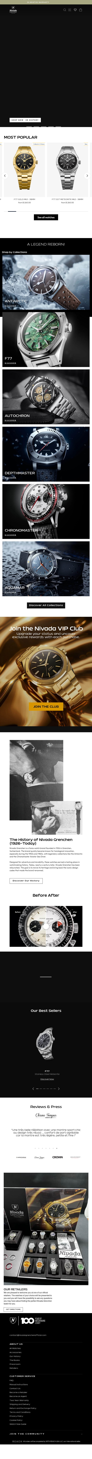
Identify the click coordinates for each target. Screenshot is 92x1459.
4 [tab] (46, 1148)
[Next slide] (87, 175)
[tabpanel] (46, 1129)
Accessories (15, 1352)
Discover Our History (26, 881)
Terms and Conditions (20, 1412)
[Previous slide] (4, 175)
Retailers (14, 1368)
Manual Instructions (19, 1385)
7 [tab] (57, 1148)
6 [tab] (53, 1148)
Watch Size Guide (18, 1424)
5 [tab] (49, 1148)
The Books (15, 1360)
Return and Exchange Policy (23, 1408)
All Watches (15, 1348)
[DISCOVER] (46, 282)
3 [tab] (42, 1148)
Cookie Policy (16, 1420)
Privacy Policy (16, 1416)
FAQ (11, 1381)
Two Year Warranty (19, 1400)
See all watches (46, 217)
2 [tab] (39, 1148)
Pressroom (15, 1364)
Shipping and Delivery (20, 1404)
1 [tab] (35, 1148)
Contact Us (15, 1389)
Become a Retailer (18, 1392)
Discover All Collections (46, 605)
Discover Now (47, 1079)
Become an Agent (18, 1396)
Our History (15, 1356)
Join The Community (27, 1434)
